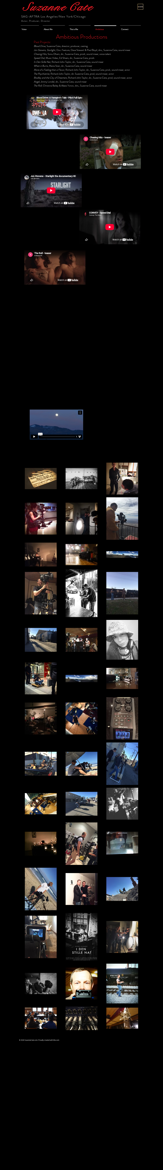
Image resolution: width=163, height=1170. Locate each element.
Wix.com (56, 1040)
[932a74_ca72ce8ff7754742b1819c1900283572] (140, 7)
